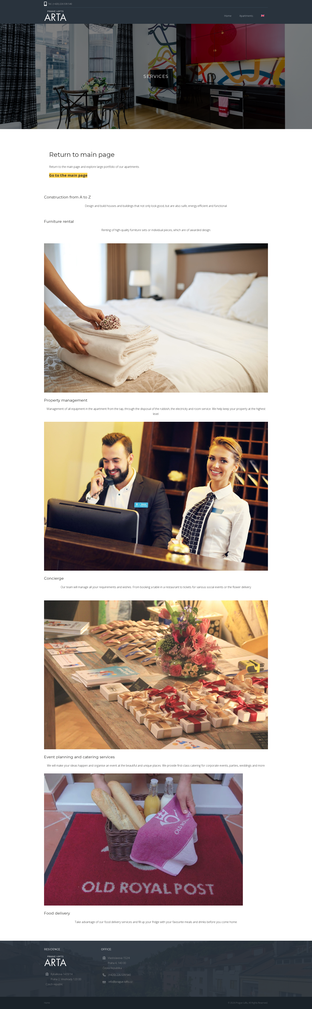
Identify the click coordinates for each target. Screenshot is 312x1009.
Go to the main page (68, 175)
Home (227, 15)
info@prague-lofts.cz (120, 981)
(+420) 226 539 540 (120, 975)
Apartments (246, 15)
